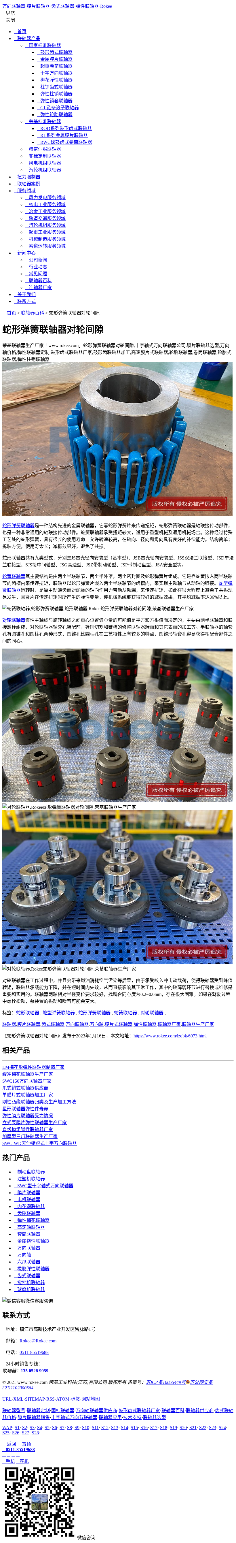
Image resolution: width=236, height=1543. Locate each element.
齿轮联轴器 (27, 1213)
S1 (17, 1427)
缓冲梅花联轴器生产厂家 (27, 1074)
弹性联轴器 (145, 1024)
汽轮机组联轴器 (43, 169)
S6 (54, 1427)
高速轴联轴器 (29, 1227)
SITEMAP (35, 1399)
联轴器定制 (38, 1410)
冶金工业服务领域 (45, 211)
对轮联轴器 (151, 1012)
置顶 (24, 1444)
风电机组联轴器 (43, 163)
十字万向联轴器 (55, 73)
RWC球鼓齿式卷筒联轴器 (64, 142)
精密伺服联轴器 (43, 149)
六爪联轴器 (27, 1261)
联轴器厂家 (169, 1024)
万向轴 (97, 1024)
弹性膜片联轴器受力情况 (27, 1115)
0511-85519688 (34, 1352)
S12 (105, 1427)
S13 (114, 1427)
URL (7, 1399)
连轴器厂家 (38, 287)
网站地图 (90, 1399)
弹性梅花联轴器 (32, 1220)
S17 (153, 1427)
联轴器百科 (38, 280)
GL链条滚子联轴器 (58, 107)
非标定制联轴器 (43, 156)
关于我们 (25, 294)
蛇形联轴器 (27, 1012)
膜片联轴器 (28, 1024)
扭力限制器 (27, 176)
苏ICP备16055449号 (166, 1382)
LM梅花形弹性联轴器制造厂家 (33, 1067)
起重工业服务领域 (45, 232)
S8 (69, 1427)
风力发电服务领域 (45, 197)
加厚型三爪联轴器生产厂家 (30, 1136)
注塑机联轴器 (29, 1178)
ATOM (62, 1399)
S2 (24, 1427)
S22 (202, 1427)
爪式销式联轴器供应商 (25, 1088)
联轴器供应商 (200, 1410)
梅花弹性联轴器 (55, 80)
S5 (47, 1427)
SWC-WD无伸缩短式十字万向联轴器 (39, 1143)
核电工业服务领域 (45, 204)
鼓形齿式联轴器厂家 (139, 1410)
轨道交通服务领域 (45, 218)
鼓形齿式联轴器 (55, 52)
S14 (124, 1427)
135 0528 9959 (34, 1370)
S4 (39, 1427)
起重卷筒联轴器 (55, 66)
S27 (25, 1432)
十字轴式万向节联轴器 (74, 1417)
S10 (85, 1427)
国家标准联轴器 (43, 45)
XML (18, 1399)
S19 (173, 1427)
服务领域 (25, 190)
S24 (222, 1427)
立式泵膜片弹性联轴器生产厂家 (34, 1122)
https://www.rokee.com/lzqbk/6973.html (170, 1035)
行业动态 (36, 266)
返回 (9, 1444)
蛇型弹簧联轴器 (59, 1012)
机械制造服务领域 (45, 239)
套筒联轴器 (27, 1234)
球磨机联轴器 (29, 1289)
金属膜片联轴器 (55, 59)
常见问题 (36, 273)
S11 (95, 1427)
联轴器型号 (13, 1410)
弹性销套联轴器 (55, 100)
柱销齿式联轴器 (55, 86)
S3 (32, 1427)
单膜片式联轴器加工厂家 (27, 1094)
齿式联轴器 (52, 1024)
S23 (212, 1427)
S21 (193, 1427)
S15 (134, 1427)
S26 (15, 1432)
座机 (22, 1461)
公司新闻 (36, 259)
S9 (77, 1427)
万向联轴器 (77, 1024)
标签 (75, 1399)
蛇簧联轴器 (13, 576)
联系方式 (25, 301)
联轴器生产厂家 (198, 1024)
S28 (35, 1432)
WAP (7, 1427)
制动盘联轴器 (29, 1171)
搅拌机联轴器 (29, 1282)
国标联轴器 (62, 1410)
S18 (163, 1427)
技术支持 (132, 1417)
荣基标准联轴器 (43, 121)
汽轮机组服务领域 (45, 225)
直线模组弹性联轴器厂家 (27, 1129)
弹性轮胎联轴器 (55, 114)
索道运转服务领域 (45, 246)
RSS (50, 1399)
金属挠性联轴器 (32, 1241)
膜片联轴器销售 (34, 1417)
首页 (20, 31)
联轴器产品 (27, 38)
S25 (5, 1432)
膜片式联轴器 (118, 1024)
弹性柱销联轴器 (55, 93)
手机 (8, 1461)
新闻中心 (25, 252)
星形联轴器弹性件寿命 (25, 1108)
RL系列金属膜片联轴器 (62, 135)
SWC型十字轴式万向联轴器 (43, 1185)
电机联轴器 (27, 1199)
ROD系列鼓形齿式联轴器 (64, 128)
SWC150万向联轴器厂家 (27, 1081)
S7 (62, 1427)
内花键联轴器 (29, 1206)
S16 (144, 1427)
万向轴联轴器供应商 (96, 1410)
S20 (183, 1427)
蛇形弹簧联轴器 (18, 525)
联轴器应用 (110, 1417)
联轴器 (9, 1024)
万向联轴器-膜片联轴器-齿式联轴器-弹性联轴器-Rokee (57, 6)
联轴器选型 (154, 1417)
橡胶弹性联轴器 (32, 1268)
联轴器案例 (27, 183)
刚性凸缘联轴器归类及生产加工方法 (39, 1101)
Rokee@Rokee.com (38, 1340)
